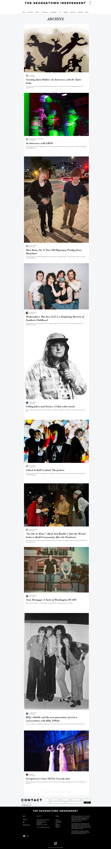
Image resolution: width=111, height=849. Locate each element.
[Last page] (69, 792)
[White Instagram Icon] (23, 822)
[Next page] (66, 792)
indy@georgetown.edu (26, 805)
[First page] (43, 792)
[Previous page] (47, 792)
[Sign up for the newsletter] (90, 4)
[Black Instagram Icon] (90, 2)
